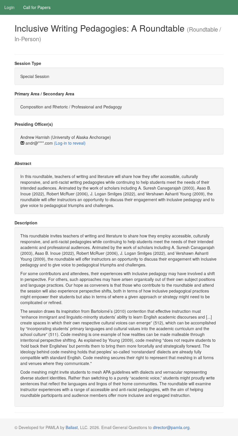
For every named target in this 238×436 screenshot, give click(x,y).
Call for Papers (37, 7)
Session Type (28, 63)
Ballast (72, 427)
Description (26, 223)
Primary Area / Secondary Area (44, 94)
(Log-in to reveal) (70, 143)
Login (9, 7)
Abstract (23, 163)
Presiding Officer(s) (34, 124)
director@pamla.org (171, 427)
